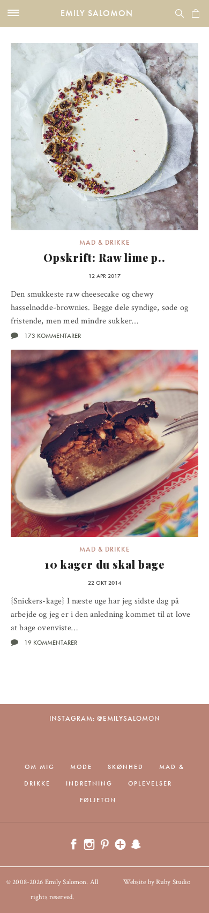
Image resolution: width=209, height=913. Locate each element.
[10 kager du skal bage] (104, 443)
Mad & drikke (104, 242)
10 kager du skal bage (105, 564)
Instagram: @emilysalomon (104, 718)
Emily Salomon (97, 13)
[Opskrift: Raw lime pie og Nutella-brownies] (104, 136)
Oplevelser (150, 783)
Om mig (40, 767)
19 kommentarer (50, 642)
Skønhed (126, 767)
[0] (196, 13)
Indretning (89, 783)
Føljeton (98, 800)
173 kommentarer (52, 335)
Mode (81, 767)
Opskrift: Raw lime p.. (104, 257)
